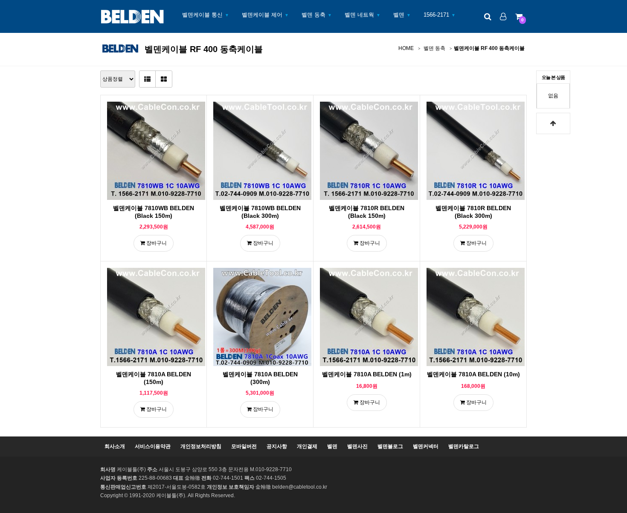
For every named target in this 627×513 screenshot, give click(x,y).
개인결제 (307, 446)
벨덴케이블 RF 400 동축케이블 (489, 48)
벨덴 (398, 15)
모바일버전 (244, 446)
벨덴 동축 (313, 15)
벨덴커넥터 (425, 446)
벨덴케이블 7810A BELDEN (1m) (367, 374)
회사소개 (114, 446)
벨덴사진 (357, 446)
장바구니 (156, 243)
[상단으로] (553, 123)
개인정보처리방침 (200, 446)
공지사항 (277, 446)
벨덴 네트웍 (359, 15)
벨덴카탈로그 (463, 446)
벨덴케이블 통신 (202, 15)
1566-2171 (436, 15)
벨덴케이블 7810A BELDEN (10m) (473, 374)
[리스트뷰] (147, 79)
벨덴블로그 (390, 446)
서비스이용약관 (153, 446)
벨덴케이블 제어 (262, 15)
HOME (406, 48)
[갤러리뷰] (164, 79)
